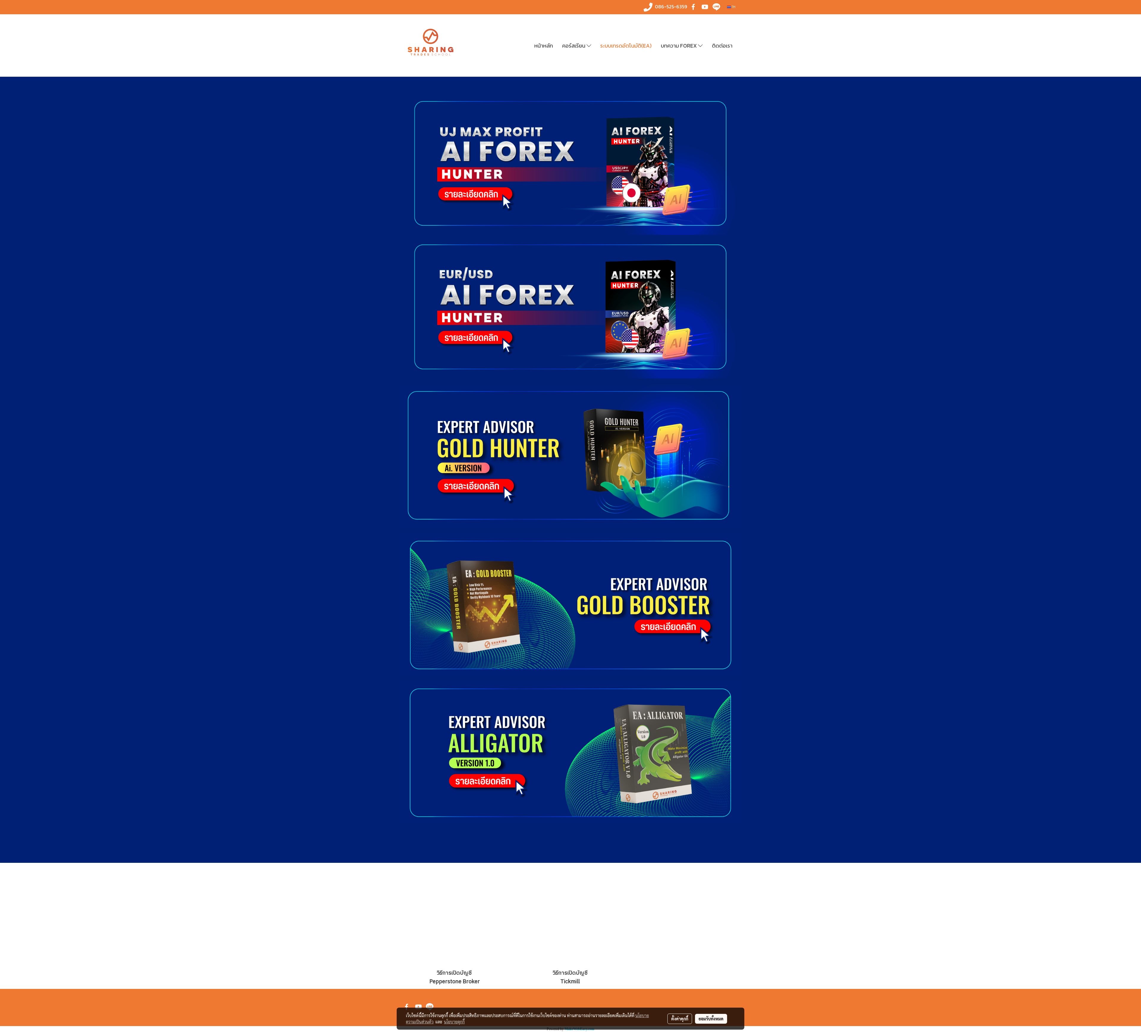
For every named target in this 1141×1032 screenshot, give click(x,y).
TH (733, 7)
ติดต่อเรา (722, 46)
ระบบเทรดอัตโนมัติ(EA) (626, 46)
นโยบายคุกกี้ (454, 1021)
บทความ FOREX (679, 46)
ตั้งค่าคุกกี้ (679, 1018)
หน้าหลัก (543, 46)
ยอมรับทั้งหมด (711, 1018)
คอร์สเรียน (574, 46)
